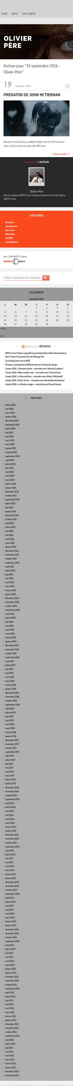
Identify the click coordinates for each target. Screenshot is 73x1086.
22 (36, 320)
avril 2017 (9, 771)
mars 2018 (10, 728)
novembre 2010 (12, 1075)
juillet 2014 (10, 901)
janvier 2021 (10, 594)
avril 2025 (9, 440)
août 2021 (9, 566)
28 (26, 324)
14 (26, 316)
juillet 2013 (10, 949)
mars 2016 (10, 823)
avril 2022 (9, 539)
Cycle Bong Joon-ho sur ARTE (17, 360)
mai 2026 (9, 408)
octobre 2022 (11, 519)
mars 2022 (10, 543)
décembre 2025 (12, 420)
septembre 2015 (12, 846)
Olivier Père (36, 191)
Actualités (9, 222)
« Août (3, 328)
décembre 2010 (12, 1071)
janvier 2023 (10, 511)
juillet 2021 (10, 570)
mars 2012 (10, 1012)
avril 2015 (9, 866)
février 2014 (10, 921)
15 (36, 316)
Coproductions (11, 226)
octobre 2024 (11, 452)
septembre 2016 (12, 799)
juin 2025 (9, 432)
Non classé (10, 230)
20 (15, 320)
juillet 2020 (10, 617)
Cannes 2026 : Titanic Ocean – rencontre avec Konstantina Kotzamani (34, 380)
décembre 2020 (12, 598)
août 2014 (9, 897)
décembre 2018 (12, 692)
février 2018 (10, 732)
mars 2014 (10, 917)
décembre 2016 (12, 787)
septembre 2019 (12, 657)
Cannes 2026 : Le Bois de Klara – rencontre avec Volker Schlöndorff (34, 376)
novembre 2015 (12, 838)
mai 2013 (9, 957)
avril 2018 (9, 724)
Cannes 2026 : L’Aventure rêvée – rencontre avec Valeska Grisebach (34, 368)
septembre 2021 (12, 562)
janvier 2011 (10, 1067)
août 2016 (9, 803)
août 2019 (9, 661)
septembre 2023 (12, 499)
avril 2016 (9, 819)
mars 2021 (10, 586)
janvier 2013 (10, 972)
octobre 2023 (11, 495)
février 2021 (10, 590)
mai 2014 (9, 909)
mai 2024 (9, 471)
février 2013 (10, 968)
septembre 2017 (12, 751)
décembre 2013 (12, 929)
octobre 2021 (11, 558)
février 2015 (10, 874)
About (15, 13)
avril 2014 (9, 913)
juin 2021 (9, 574)
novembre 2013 (12, 933)
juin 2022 (9, 531)
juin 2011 (9, 1047)
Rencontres (10, 234)
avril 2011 (9, 1055)
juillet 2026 (10, 404)
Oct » (2, 336)
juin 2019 (9, 669)
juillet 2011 (10, 1043)
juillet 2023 (10, 503)
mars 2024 (10, 479)
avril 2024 (9, 475)
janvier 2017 (10, 783)
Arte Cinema (28, 13)
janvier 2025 (10, 448)
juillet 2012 (10, 996)
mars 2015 (10, 870)
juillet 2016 (10, 807)
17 (57, 316)
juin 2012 (9, 1000)
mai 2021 (9, 578)
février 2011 (10, 1063)
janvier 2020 (10, 641)
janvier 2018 (10, 736)
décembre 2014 (12, 882)
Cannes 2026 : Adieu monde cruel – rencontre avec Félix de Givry (33, 372)
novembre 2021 (12, 554)
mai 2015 (9, 862)
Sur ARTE (9, 238)
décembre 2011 (12, 1024)
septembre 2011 (12, 1035)
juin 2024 (9, 468)
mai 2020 (9, 625)
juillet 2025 (10, 428)
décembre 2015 (12, 834)
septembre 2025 (12, 424)
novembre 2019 (12, 649)
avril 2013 (9, 961)
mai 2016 (9, 815)
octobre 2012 (11, 984)
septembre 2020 (12, 609)
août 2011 (9, 1039)
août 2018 (9, 708)
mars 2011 (10, 1059)
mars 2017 (10, 775)
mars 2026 (10, 412)
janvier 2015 (10, 878)
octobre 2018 (11, 700)
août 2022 (9, 523)
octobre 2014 (11, 889)
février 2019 (10, 684)
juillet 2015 (10, 854)
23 (47, 320)
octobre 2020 (11, 606)
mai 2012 (9, 1004)
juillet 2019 (10, 665)
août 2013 (9, 945)
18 (68, 316)
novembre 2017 (12, 744)
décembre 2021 (12, 550)
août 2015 (9, 850)
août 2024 (9, 460)
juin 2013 (9, 953)
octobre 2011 (11, 1031)
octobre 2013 (11, 937)
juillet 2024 (10, 464)
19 (5, 320)
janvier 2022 (10, 546)
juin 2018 (9, 716)
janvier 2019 (10, 688)
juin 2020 (9, 621)
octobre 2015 (11, 842)
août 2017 (9, 755)
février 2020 (10, 637)
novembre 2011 (12, 1028)
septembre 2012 (12, 988)
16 (47, 316)
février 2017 (10, 779)
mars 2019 (10, 681)
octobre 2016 (11, 795)
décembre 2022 (12, 515)
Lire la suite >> (61, 154)
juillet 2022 (10, 527)
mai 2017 (9, 767)
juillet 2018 (10, 712)
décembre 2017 (12, 740)
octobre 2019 (11, 653)
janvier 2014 (10, 925)
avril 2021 (9, 582)
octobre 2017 (11, 748)
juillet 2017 (10, 759)
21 (26, 320)
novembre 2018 (12, 696)
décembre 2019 (12, 645)
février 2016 (10, 826)
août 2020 (9, 613)
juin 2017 (9, 763)
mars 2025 (10, 444)
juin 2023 (9, 507)
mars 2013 (10, 964)
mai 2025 (9, 436)
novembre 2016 (12, 791)
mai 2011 (9, 1051)
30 (47, 324)
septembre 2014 (12, 893)
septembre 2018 (12, 704)
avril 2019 (9, 677)
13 (15, 316)
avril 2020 (9, 629)
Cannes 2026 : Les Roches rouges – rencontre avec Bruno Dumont (33, 384)
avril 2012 (9, 1008)
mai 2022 (9, 535)
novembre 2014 (12, 886)
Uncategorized (11, 241)
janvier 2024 (10, 487)
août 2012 (9, 992)
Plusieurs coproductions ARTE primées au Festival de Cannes (31, 364)
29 (36, 324)
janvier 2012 (10, 1020)
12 (5, 316)
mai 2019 (9, 673)
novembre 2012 (12, 980)
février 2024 (10, 483)
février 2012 (10, 1016)
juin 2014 (9, 905)
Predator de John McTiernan (32, 94)
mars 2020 (10, 633)
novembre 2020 (12, 602)
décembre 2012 (12, 976)
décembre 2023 (12, 491)
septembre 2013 (12, 941)
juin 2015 (9, 858)
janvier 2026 (10, 416)
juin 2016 (9, 811)
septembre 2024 (12, 456)
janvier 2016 (10, 830)
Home (4, 13)
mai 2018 (9, 720)
